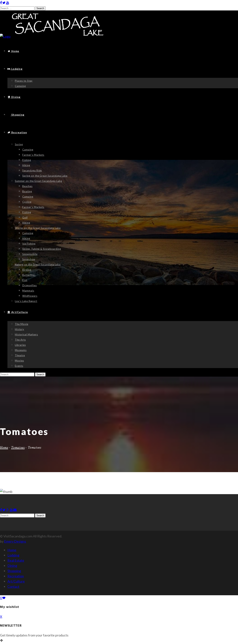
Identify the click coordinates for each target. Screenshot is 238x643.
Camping (20, 86)
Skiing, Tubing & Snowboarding (41, 248)
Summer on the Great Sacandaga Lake (38, 180)
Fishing (26, 160)
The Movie (21, 324)
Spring (19, 144)
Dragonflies (29, 285)
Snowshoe (28, 259)
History (19, 329)
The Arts (20, 339)
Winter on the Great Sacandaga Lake (38, 227)
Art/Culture (19, 312)
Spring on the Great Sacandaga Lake (44, 175)
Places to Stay (24, 80)
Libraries (20, 344)
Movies (19, 360)
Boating (27, 191)
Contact (13, 586)
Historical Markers (26, 334)
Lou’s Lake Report (26, 301)
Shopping (17, 114)
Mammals (28, 290)
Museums (21, 350)
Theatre (20, 355)
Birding (26, 269)
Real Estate (15, 560)
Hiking (26, 165)
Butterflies (29, 274)
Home (15, 51)
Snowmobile (30, 254)
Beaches (27, 186)
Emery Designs (15, 541)
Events (19, 365)
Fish (24, 280)
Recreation (19, 132)
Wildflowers (29, 295)
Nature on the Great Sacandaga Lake (38, 264)
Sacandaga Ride (32, 170)
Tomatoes (18, 447)
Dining (16, 97)
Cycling (26, 201)
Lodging (16, 68)
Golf (25, 217)
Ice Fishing (29, 243)
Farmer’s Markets (33, 154)
